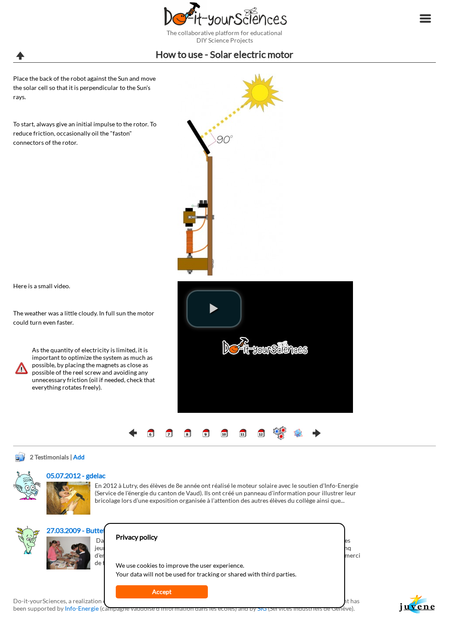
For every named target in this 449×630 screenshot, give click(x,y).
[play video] (214, 309)
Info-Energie (82, 608)
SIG (262, 608)
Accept (161, 591)
